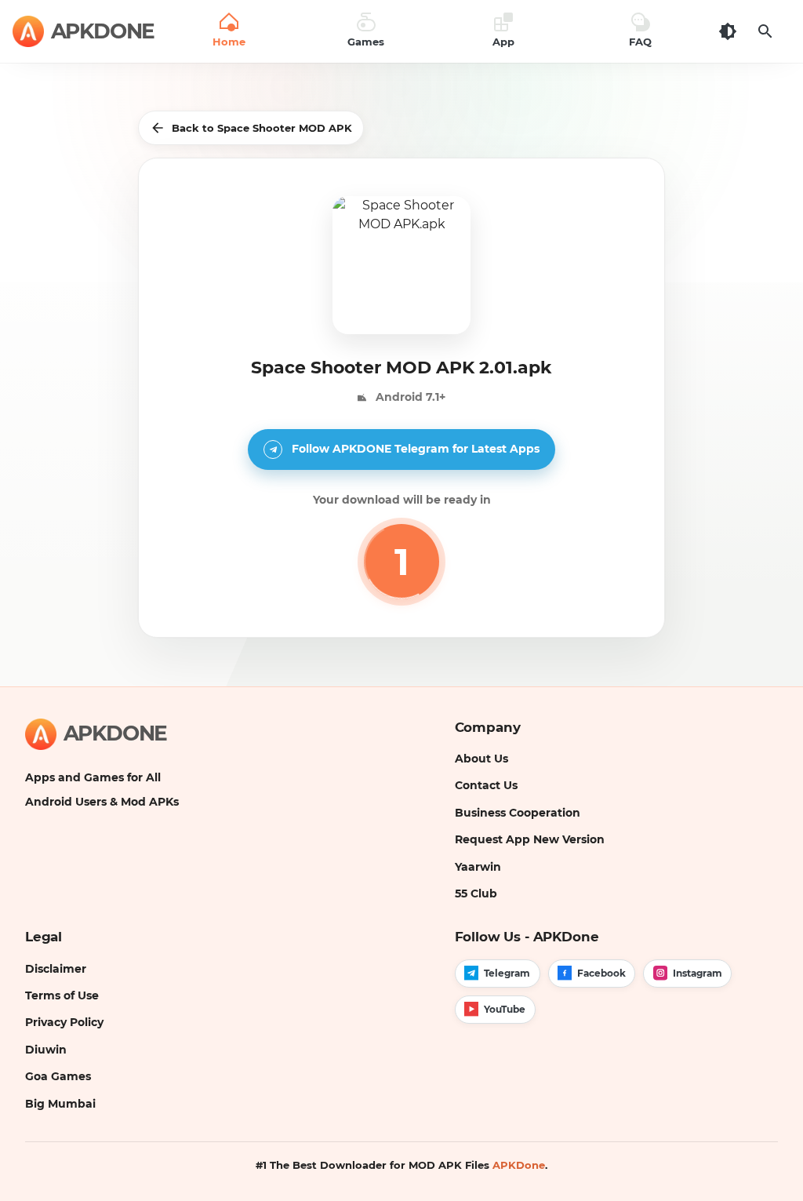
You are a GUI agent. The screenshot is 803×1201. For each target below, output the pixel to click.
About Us (481, 759)
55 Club (476, 893)
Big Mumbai (60, 1104)
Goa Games (58, 1076)
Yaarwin (478, 867)
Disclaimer (55, 969)
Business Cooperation (517, 813)
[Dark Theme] (728, 31)
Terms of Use (62, 995)
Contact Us (486, 785)
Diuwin (46, 1050)
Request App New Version (530, 839)
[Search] (765, 31)
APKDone (518, 1165)
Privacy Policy (64, 1022)
